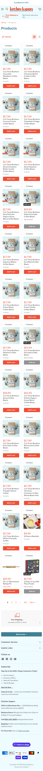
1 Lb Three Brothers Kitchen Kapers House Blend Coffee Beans (32, 399)
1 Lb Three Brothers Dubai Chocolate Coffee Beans (32, 214)
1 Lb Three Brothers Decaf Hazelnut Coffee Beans (32, 167)
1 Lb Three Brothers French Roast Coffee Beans (11, 307)
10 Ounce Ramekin (31, 536)
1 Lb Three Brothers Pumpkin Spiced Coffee (11, 491)
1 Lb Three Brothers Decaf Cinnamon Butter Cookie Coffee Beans (11, 168)
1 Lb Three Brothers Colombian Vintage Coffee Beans (32, 121)
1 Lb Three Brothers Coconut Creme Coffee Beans (11, 121)
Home (3, 23)
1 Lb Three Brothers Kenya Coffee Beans (11, 398)
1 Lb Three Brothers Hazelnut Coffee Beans (11, 352)
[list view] (39, 36)
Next (32, 602)
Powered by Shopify (21, 767)
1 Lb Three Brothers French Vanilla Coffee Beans (32, 307)
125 (25, 602)
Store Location (23, 731)
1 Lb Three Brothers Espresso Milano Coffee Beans (11, 262)
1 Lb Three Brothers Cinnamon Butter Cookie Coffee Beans (32, 75)
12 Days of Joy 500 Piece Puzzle (31, 583)
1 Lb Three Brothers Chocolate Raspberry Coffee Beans (11, 75)
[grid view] (34, 36)
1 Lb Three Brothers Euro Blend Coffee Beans (32, 262)
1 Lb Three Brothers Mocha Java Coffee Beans (32, 445)
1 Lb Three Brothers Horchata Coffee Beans (32, 352)
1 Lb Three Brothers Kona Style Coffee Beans (11, 445)
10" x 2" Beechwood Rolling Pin (11, 583)
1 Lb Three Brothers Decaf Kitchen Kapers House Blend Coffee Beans (11, 215)
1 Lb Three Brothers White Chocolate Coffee (11, 538)
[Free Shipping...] (17, 618)
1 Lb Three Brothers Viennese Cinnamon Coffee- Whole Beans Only (32, 492)
